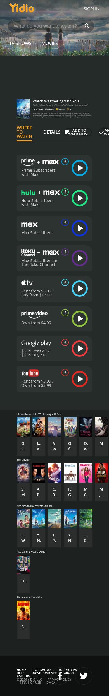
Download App (44, 673)
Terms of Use (30, 682)
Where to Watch (24, 132)
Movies (50, 43)
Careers (23, 676)
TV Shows (20, 43)
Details (52, 132)
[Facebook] (60, 676)
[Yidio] (21, 8)
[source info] (64, 161)
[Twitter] (83, 676)
